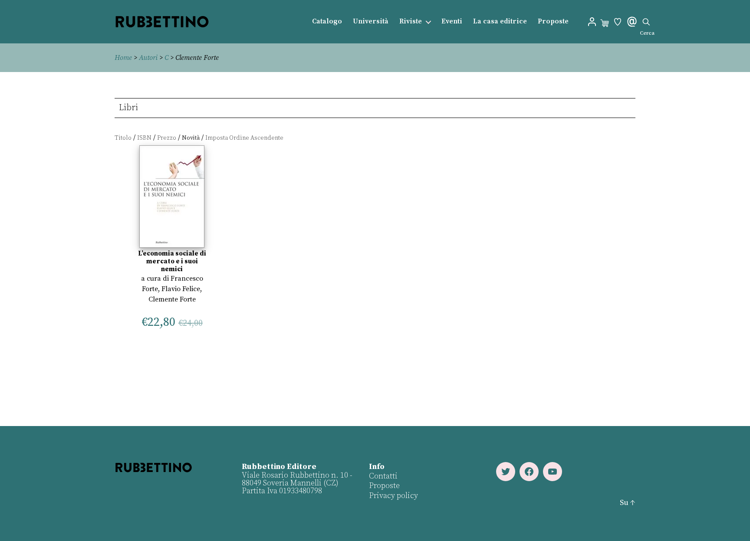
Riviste (410, 21)
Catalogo (327, 21)
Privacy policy (393, 496)
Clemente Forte (172, 299)
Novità (191, 138)
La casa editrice (500, 21)
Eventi (451, 21)
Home (123, 57)
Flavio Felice (180, 289)
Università (370, 21)
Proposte (553, 21)
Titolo (123, 138)
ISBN (144, 138)
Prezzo (166, 138)
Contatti (383, 476)
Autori (148, 57)
